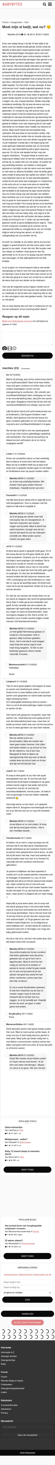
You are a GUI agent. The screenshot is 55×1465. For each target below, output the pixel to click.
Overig (36, 1231)
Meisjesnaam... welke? (16, 1139)
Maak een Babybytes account (17, 321)
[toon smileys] (14, 348)
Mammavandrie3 (17, 664)
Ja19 (8, 546)
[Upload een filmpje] (9, 348)
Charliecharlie (13, 837)
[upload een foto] (4, 348)
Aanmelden (27, 1313)
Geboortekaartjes (13, 1127)
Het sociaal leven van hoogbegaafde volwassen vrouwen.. (23, 1227)
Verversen (26, 369)
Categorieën (16, 22)
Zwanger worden (9, 1356)
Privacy (4, 1412)
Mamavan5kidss (14, 1024)
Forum (5, 22)
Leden (4, 1392)
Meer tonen (27, 1169)
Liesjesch (11, 681)
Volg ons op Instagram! (28, 1322)
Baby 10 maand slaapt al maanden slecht (22, 1152)
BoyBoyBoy (15, 1013)
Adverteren (6, 1408)
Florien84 (11, 495)
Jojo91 (9, 770)
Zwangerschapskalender (12, 1388)
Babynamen (25, 1142)
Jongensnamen (11, 1274)
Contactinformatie (9, 1405)
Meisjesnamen (26, 1274)
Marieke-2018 (16, 478)
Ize (7, 374)
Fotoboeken (6, 1384)
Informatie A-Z (7, 1352)
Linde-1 (10, 453)
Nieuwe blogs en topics (12, 1380)
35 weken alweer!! (14, 1240)
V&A (26, 22)
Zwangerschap (28, 1243)
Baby (3, 1363)
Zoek (27, 1299)
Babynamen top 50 (42, 1274)
